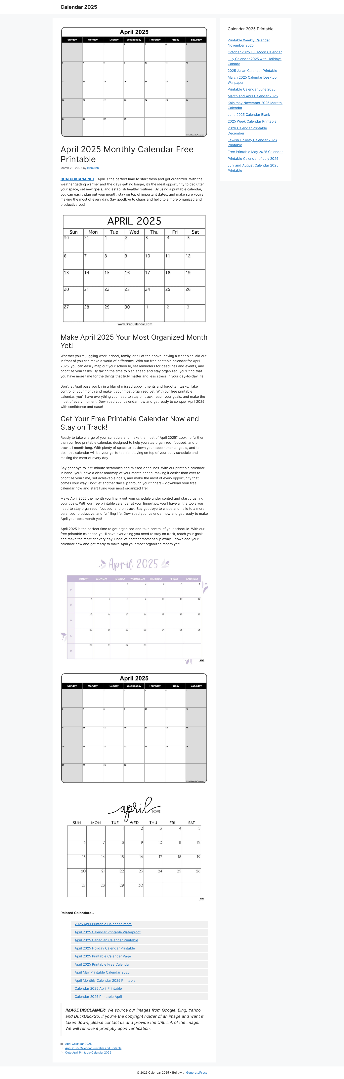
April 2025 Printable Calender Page (103, 956)
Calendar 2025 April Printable (98, 988)
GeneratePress (196, 1072)
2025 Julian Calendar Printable (252, 71)
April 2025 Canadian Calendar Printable (106, 940)
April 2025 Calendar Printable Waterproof (108, 932)
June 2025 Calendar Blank (249, 115)
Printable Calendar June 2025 (252, 89)
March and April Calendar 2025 (253, 96)
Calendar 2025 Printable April (98, 997)
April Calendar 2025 (78, 1043)
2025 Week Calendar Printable (252, 121)
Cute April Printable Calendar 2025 (88, 1052)
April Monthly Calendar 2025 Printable (105, 981)
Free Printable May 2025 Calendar (255, 152)
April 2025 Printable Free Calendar (102, 964)
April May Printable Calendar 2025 (102, 972)
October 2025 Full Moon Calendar (255, 52)
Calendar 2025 (79, 7)
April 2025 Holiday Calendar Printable (105, 948)
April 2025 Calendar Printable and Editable (93, 1048)
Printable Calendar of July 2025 (253, 159)
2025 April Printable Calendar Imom (103, 924)
